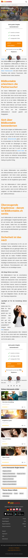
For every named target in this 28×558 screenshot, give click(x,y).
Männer (21, 493)
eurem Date (20, 150)
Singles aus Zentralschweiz (9, 473)
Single (3, 59)
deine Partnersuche (7, 71)
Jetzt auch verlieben (14, 44)
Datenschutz (5, 538)
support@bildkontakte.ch (14, 550)
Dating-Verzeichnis (6, 526)
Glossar (8, 4)
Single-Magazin (5, 521)
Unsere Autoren (5, 518)
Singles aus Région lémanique (9, 476)
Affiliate (24, 523)
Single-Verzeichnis (6, 523)
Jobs (25, 521)
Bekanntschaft (12, 139)
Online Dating (6, 496)
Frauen (15, 493)
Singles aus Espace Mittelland (9, 484)
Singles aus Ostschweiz (8, 479)
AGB (3, 536)
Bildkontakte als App (7, 493)
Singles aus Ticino (21, 473)
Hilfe (25, 526)
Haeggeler (18, 62)
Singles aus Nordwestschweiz (9, 481)
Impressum (4, 533)
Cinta (10, 61)
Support (4, 531)
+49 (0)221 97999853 (14, 548)
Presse (24, 518)
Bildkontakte (3, 4)
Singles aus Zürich (7, 471)
